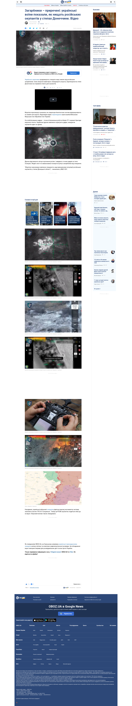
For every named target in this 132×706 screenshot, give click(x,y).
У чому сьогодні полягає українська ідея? (101, 281)
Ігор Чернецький (97, 223)
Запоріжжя (50, 630)
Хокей (52, 635)
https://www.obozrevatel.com (66, 670)
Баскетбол (43, 635)
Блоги (84, 625)
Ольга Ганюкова (33, 21)
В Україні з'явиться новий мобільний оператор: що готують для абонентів (100, 46)
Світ (44, 625)
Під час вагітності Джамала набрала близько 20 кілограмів (104, 37)
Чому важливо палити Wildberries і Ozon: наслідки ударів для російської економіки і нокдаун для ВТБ (100, 197)
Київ (34, 630)
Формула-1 (67, 635)
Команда (52, 597)
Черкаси (67, 630)
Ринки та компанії (37, 654)
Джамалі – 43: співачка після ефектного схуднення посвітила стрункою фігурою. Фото (103, 32)
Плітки (42, 664)
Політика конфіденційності (90, 597)
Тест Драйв (35, 644)
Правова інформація (72, 597)
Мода (57, 664)
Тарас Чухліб (97, 284)
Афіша (34, 664)
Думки (95, 192)
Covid (58, 659)
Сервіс (62, 644)
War (39, 21)
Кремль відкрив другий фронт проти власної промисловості (101, 271)
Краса (50, 664)
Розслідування (74, 625)
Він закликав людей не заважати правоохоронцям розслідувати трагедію (100, 66)
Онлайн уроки (53, 640)
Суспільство (99, 625)
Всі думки (97, 288)
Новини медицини (37, 659)
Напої (43, 649)
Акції (55, 644)
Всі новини (113, 625)
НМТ (75, 640)
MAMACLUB (49, 659)
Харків (41, 630)
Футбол (35, 635)
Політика (32, 625)
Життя (58, 625)
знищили (50, 509)
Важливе (96, 10)
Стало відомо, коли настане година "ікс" (103, 132)
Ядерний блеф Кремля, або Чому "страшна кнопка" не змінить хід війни (100, 209)
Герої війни (47, 5)
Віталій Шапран (97, 275)
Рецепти (35, 649)
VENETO (75, 5)
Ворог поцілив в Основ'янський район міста (104, 145)
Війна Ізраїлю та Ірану (65, 5)
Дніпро (59, 630)
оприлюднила (56, 114)
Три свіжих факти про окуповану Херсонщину (101, 251)
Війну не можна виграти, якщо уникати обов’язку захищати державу (101, 219)
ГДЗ (34, 640)
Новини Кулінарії (53, 649)
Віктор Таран (97, 213)
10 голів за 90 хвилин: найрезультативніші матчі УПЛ (101, 261)
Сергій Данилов (97, 255)
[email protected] (34, 694)
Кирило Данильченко (99, 200)
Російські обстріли (83, 5)
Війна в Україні (55, 5)
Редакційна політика (34, 587)
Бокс (59, 635)
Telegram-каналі (56, 552)
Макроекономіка (50, 654)
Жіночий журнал (67, 664)
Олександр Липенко (98, 265)
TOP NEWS (97, 106)
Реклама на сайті (37, 599)
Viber (71, 552)
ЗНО (69, 640)
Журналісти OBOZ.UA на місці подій (92, 599)
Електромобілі (46, 644)
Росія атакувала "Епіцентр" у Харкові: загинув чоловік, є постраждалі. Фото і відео (102, 141)
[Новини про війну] (66, 588)
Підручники (42, 640)
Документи (53, 599)
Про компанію (36, 597)
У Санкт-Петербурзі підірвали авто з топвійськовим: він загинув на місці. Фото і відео (104, 154)
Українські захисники (32, 79)
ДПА (62, 640)
